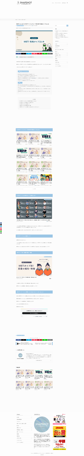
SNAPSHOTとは (36, 453)
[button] (18, 53)
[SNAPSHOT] (24, 3)
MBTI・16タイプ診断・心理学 (20, 25)
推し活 (56, 51)
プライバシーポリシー (42, 453)
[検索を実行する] (67, 25)
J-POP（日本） (57, 62)
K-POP (18, 417)
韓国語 (56, 58)
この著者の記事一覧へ (39, 360)
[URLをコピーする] (50, 53)
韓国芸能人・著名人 (20, 429)
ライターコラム (57, 64)
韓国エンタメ (57, 53)
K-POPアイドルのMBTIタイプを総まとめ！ (27, 102)
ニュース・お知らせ (20, 442)
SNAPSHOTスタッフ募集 (49, 453)
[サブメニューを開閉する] (67, 44)
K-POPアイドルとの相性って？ (60, 34)
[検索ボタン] (67, 3)
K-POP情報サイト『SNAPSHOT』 (38, 316)
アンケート (56, 47)
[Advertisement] (42, 12)
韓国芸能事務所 (19, 419)
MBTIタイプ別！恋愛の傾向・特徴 (25, 105)
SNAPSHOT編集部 (20, 358)
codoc (46, 316)
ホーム (32, 453)
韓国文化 (56, 60)
